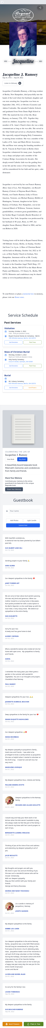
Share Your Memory (14, 489)
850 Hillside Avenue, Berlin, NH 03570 (22, 383)
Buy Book (22, 459)
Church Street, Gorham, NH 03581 (21, 362)
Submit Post (23, 525)
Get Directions (13, 342)
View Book (10, 459)
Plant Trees (32, 342)
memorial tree (28, 293)
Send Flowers (32, 388)
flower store (19, 297)
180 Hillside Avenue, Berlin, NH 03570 (22, 338)
